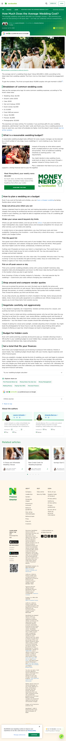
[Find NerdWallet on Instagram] (49, 536)
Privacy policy (52, 498)
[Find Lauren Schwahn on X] (14, 417)
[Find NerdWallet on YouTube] (45, 536)
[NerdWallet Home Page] (11, 3)
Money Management (45, 382)
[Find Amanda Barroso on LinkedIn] (49, 417)
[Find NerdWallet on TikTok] (55, 536)
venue (40, 223)
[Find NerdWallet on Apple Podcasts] (52, 536)
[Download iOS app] (14, 541)
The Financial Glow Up (10, 382)
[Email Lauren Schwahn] (17, 417)
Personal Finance (33, 385)
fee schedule (35, 664)
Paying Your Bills (20, 385)
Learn (16, 9)
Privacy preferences (51, 506)
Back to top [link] (8, 404)
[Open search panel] (46, 3)
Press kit (28, 521)
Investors (28, 523)
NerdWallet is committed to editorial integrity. (15, 70)
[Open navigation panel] (2, 3)
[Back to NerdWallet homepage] (3, 10)
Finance (9, 9)
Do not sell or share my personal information (52, 512)
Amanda (51, 415)
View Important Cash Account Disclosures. (32, 680)
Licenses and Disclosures (31, 570)
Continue (34, 734)
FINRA (27, 651)
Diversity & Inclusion (29, 504)
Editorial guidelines (29, 508)
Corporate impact (29, 500)
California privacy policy (52, 502)
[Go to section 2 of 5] (30, 474)
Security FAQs (41, 494)
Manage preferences (19, 734)
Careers (28, 496)
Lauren (19, 415)
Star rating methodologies (30, 513)
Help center (40, 491)
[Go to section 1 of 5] (27, 474)
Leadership (29, 494)
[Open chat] (61, 736)
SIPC (30, 651)
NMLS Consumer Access (32, 600)
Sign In (53, 3)
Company (28, 491)
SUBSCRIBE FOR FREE (19, 187)
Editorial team (30, 516)
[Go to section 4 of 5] (35, 474)
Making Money (7, 385)
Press (27, 519)
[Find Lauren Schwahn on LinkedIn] (20, 417)
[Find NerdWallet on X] (42, 536)
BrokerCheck (29, 667)
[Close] (63, 727)
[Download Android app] (14, 553)
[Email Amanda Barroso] (46, 417)
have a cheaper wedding (45, 200)
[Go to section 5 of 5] (38, 474)
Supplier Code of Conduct (52, 495)
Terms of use (52, 491)
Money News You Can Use (28, 382)
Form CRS (28, 657)
